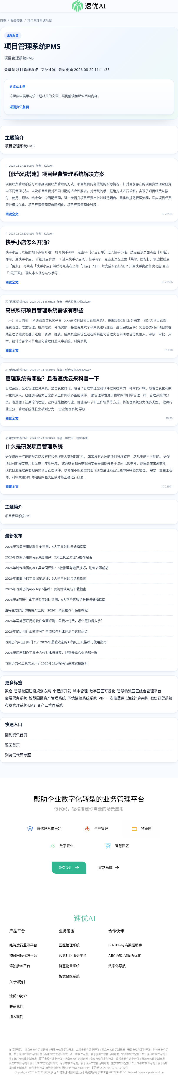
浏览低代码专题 (18, 755)
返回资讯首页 (19, 107)
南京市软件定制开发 (113, 1049)
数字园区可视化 (102, 690)
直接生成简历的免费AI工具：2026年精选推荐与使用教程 (46, 610)
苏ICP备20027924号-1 (112, 1072)
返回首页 (12, 744)
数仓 (8, 690)
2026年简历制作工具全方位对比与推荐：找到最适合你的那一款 (51, 652)
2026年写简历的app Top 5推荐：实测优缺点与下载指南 (45, 589)
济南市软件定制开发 (76, 1058)
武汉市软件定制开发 (20, 1063)
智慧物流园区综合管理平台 (139, 690)
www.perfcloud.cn (152, 1072)
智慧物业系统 (69, 966)
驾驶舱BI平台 (19, 966)
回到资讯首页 (16, 734)
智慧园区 (122, 846)
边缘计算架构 (137, 698)
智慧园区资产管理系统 (47, 698)
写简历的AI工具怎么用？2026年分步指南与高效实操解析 (46, 663)
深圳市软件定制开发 (71, 1063)
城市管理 (80, 690)
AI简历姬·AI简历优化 (124, 955)
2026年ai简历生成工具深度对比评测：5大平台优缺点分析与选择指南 (55, 599)
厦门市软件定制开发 (51, 1058)
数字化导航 (117, 966)
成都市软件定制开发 (148, 1063)
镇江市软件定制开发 (81, 1054)
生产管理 (101, 828)
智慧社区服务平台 (73, 955)
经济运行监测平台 (23, 945)
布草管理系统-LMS (20, 705)
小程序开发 (62, 690)
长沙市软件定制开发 (46, 1063)
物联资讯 (17, 20)
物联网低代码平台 (23, 955)
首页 (3, 20)
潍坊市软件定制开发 (153, 1058)
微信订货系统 (161, 698)
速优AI (95, 6)
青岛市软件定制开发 (102, 1058)
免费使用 (66, 867)
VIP (101, 698)
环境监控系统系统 (82, 698)
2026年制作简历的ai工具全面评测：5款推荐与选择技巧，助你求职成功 (57, 568)
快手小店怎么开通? (27, 242)
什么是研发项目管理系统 (34, 446)
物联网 (146, 828)
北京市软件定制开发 (36, 1049)
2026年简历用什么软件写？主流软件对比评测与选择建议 (46, 631)
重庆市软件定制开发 (123, 1063)
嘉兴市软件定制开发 (25, 1058)
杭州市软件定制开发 (107, 1054)
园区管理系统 (69, 945)
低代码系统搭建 (49, 828)
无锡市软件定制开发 (139, 1049)
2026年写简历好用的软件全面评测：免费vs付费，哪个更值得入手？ (54, 621)
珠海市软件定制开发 (97, 1063)
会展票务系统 (16, 698)
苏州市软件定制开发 (30, 1054)
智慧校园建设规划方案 (32, 690)
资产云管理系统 (50, 705)
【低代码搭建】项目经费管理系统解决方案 (54, 173)
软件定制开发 (37, 1067)
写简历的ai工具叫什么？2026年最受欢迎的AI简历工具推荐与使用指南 (56, 642)
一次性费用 (115, 698)
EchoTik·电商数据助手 (125, 945)
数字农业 (66, 846)
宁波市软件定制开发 (133, 1054)
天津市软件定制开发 (62, 1049)
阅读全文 (11, 214)
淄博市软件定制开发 (127, 1058)
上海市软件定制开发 (87, 1049)
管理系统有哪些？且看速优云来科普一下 (52, 378)
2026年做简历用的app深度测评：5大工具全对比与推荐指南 (48, 557)
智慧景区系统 (69, 976)
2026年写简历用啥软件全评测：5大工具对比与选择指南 (45, 546)
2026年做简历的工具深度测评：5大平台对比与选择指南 (45, 578)
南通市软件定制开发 (56, 1054)
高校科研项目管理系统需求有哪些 (44, 310)
